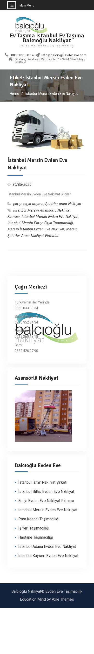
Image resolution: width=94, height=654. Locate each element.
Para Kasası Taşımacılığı (38, 519)
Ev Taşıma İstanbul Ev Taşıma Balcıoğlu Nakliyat (47, 38)
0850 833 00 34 (22, 55)
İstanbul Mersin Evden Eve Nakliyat (50, 216)
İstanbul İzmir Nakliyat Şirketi (42, 482)
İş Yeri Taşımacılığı (33, 528)
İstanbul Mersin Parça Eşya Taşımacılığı (40, 223)
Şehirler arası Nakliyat (63, 204)
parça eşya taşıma (28, 204)
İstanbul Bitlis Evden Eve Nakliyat (46, 491)
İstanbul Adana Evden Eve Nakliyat (47, 546)
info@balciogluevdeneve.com (63, 55)
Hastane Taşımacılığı (35, 537)
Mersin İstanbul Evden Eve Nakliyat (36, 229)
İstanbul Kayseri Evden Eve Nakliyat (48, 555)
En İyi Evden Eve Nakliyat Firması (46, 500)
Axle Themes (63, 599)
